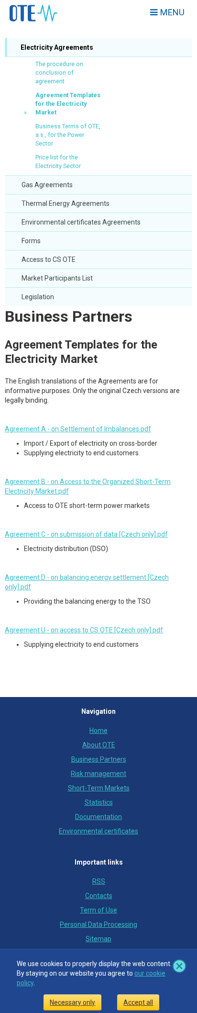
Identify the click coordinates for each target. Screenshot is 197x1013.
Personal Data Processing (98, 924)
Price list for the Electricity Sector (58, 161)
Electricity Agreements (56, 47)
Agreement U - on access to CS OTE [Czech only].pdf (84, 630)
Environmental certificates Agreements (81, 222)
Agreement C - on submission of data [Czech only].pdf (86, 534)
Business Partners (68, 316)
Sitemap (98, 939)
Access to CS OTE (49, 259)
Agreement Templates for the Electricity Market (67, 103)
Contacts (98, 896)
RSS (98, 881)
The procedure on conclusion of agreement (59, 72)
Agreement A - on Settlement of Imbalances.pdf (78, 429)
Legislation (38, 297)
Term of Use (98, 910)
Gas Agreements (47, 185)
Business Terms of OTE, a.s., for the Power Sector (67, 135)
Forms (31, 241)
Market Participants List (57, 278)
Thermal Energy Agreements (65, 203)
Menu (171, 12)
